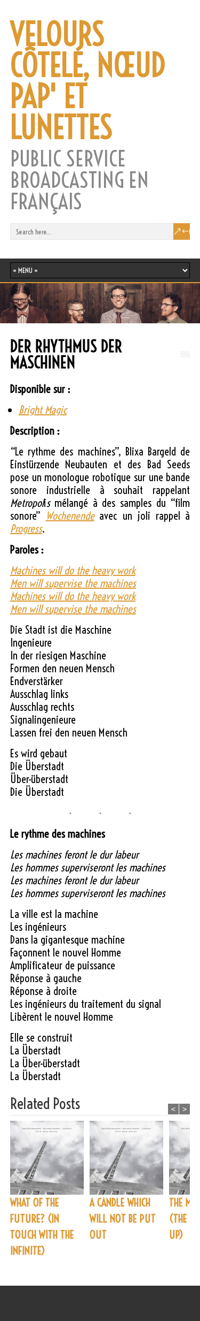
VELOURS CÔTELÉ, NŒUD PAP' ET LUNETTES (87, 81)
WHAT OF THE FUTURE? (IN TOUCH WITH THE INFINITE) (42, 1226)
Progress (26, 528)
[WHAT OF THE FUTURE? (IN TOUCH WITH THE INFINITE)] (50, 1158)
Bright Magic (43, 409)
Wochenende (70, 515)
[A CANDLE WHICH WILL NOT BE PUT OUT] (129, 1158)
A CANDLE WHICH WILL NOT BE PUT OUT (123, 1218)
